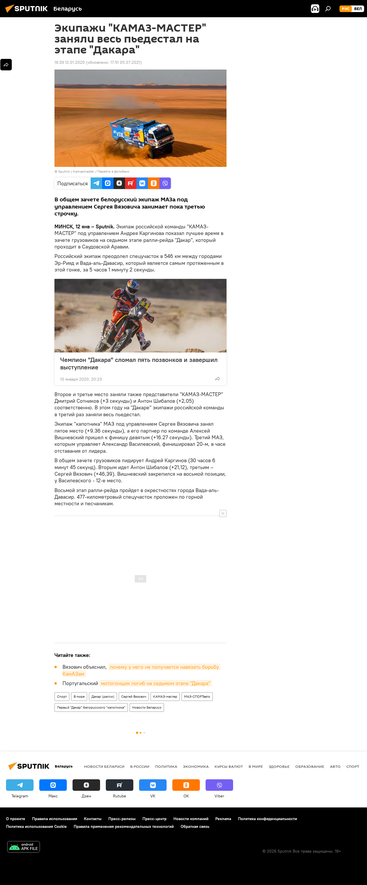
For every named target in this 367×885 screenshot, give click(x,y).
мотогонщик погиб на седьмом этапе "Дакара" (155, 683)
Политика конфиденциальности (267, 818)
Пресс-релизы (122, 818)
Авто (335, 766)
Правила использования (54, 818)
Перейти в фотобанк (113, 171)
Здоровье (279, 766)
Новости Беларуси (146, 707)
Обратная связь (195, 826)
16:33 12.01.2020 (69, 62)
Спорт (62, 696)
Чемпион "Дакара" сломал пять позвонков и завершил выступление (139, 363)
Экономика (196, 766)
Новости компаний (190, 818)
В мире (79, 696)
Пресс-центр (154, 818)
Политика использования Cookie (36, 826)
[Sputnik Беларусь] (28, 13)
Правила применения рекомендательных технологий (124, 826)
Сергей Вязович (133, 696)
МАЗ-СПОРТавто (197, 696)
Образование (309, 766)
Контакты (92, 818)
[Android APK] (23, 847)
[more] (217, 378)
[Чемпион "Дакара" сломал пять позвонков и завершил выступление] (140, 315)
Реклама (223, 818)
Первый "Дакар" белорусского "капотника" (91, 707)
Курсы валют (228, 766)
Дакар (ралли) (102, 696)
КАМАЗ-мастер (165, 696)
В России (139, 766)
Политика (166, 766)
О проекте (15, 818)
